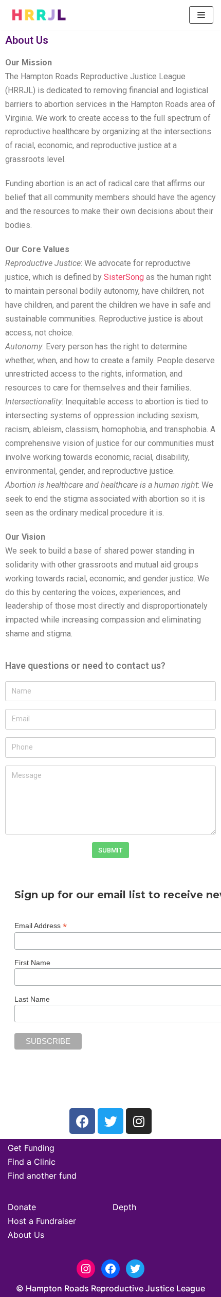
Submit (110, 850)
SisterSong (124, 277)
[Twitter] (110, 1121)
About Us (26, 1235)
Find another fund (42, 1175)
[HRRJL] (38, 15)
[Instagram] (139, 1121)
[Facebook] (82, 1121)
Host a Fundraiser (42, 1221)
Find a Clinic (32, 1162)
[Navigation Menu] (201, 15)
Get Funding (31, 1148)
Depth (124, 1207)
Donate (22, 1207)
